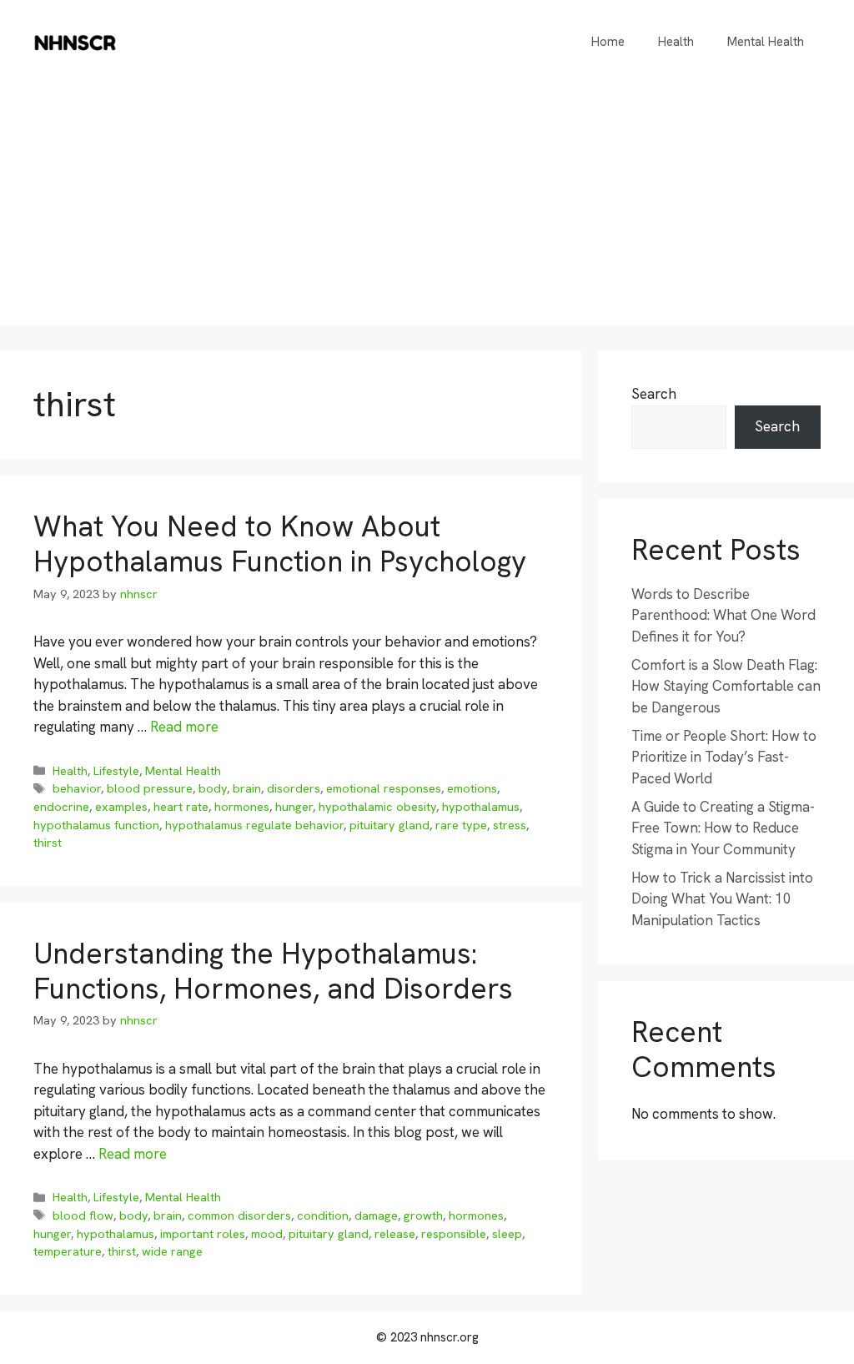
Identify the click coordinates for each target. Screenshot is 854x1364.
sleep (507, 1233)
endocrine (61, 806)
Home (608, 41)
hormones (241, 806)
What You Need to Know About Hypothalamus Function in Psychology (279, 544)
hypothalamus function (96, 825)
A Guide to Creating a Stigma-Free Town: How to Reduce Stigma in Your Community (723, 828)
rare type (461, 825)
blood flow (83, 1215)
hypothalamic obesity (377, 806)
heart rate (180, 806)
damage (376, 1215)
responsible (453, 1233)
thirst (47, 842)
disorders (293, 788)
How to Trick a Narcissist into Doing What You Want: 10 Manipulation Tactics (722, 898)
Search (653, 394)
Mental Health (765, 41)
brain (247, 788)
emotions (472, 788)
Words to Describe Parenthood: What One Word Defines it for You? (723, 615)
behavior (77, 788)
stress (509, 825)
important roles (202, 1233)
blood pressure (150, 788)
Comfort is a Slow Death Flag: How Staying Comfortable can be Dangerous (726, 686)
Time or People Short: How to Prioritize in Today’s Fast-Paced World (723, 757)
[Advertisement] (427, 208)
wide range (172, 1251)
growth (423, 1215)
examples (121, 806)
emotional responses (383, 788)
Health (676, 41)
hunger (294, 806)
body (212, 788)
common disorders (239, 1215)
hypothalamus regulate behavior (254, 825)
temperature (67, 1251)
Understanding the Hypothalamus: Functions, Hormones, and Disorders (273, 971)
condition (323, 1215)
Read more (184, 726)
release (394, 1233)
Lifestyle (116, 770)
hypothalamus (481, 806)
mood (267, 1233)
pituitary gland (389, 825)
